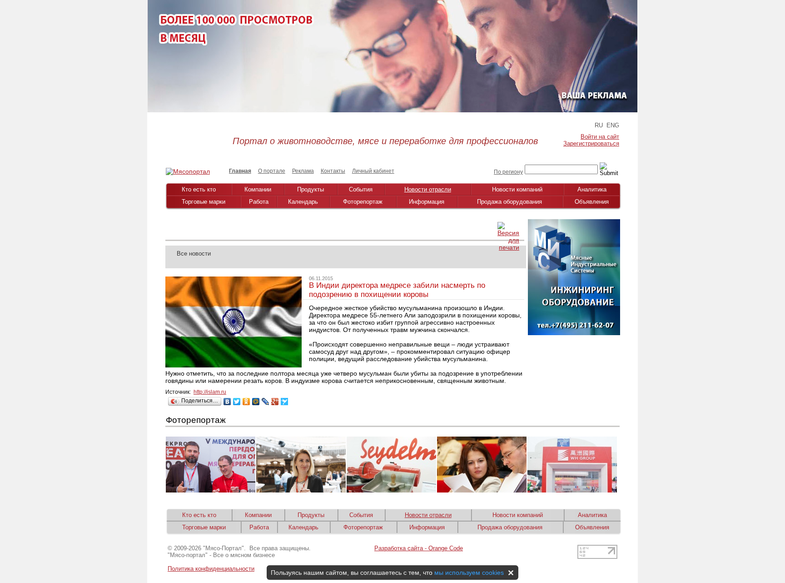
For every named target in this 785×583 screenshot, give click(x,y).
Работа (258, 201)
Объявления (592, 201)
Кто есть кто (199, 189)
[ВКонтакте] (227, 401)
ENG (612, 125)
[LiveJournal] (265, 401)
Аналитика (591, 189)
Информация (426, 201)
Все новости (194, 253)
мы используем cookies (469, 572)
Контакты (333, 171)
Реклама (303, 171)
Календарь (303, 201)
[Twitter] (237, 401)
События (361, 189)
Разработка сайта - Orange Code (418, 548)
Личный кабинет (373, 171)
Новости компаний (517, 189)
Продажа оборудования (509, 201)
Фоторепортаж (363, 201)
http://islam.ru (210, 392)
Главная (240, 171)
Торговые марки (203, 201)
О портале (271, 171)
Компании (257, 189)
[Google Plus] (275, 401)
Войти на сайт (600, 136)
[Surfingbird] (284, 401)
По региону (508, 172)
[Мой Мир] (256, 401)
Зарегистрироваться (591, 143)
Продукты (310, 189)
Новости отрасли (427, 189)
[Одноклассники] (246, 401)
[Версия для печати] (508, 247)
